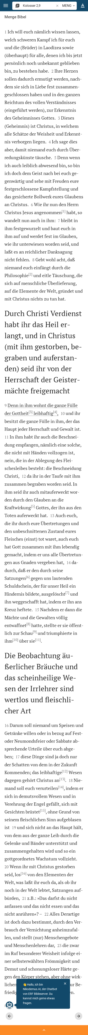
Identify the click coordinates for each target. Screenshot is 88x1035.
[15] (43, 810)
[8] (28, 624)
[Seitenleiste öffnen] (44, 1030)
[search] (39, 6)
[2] (30, 274)
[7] (67, 592)
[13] (62, 779)
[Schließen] (65, 983)
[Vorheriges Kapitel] (9, 1016)
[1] (63, 211)
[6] (28, 577)
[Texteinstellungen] (83, 6)
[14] (61, 787)
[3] (31, 412)
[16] (23, 873)
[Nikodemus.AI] (9, 1005)
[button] (5, 5)
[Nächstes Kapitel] (78, 1016)
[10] (15, 639)
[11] (38, 639)
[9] (35, 631)
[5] (33, 506)
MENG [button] (66, 6)
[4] (55, 412)
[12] (65, 771)
